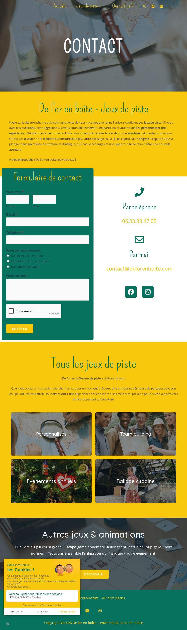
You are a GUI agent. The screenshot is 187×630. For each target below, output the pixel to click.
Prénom (11, 206)
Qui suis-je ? (122, 5)
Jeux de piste (87, 5)
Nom (36, 206)
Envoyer (19, 328)
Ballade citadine (136, 481)
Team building (135, 434)
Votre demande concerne (23, 250)
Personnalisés (51, 434)
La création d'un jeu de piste (30, 261)
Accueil (59, 5)
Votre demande (16, 276)
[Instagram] (161, 6)
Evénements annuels (51, 481)
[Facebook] (153, 6)
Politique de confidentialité (80, 598)
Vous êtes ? (15, 192)
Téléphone (15, 232)
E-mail (11, 215)
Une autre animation (25, 267)
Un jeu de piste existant (27, 256)
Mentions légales (113, 598)
